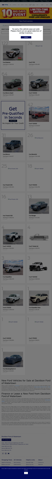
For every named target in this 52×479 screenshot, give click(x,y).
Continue (26, 37)
